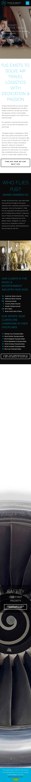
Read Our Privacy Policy (15, 776)
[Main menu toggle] (27, 3)
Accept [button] (16, 779)
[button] (2, 32)
